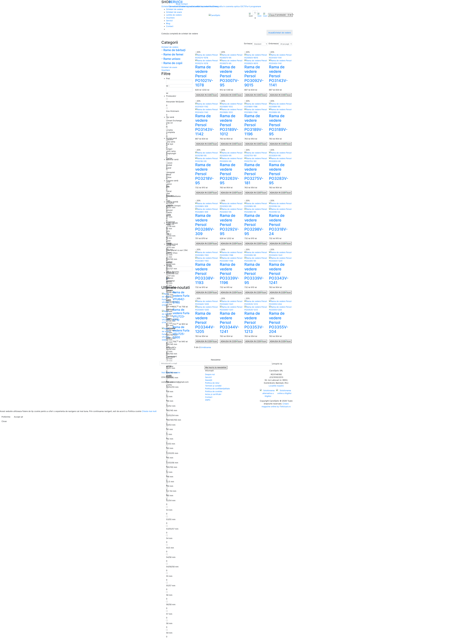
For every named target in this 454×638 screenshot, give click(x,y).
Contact (184, 4)
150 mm (169, 486)
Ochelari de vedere (174, 9)
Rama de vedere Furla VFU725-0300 (181, 332)
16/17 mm (170, 276)
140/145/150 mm (173, 420)
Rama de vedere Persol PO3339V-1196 (229, 273)
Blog (178, 4)
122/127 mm (171, 268)
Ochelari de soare (174, 12)
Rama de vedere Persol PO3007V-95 (229, 76)
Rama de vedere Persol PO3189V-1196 (253, 125)
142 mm (169, 439)
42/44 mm (170, 236)
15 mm (169, 257)
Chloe (168, 177)
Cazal (168, 168)
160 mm (169, 495)
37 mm (169, 217)
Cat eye (169, 144)
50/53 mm (170, 425)
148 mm (169, 476)
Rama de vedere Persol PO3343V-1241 (278, 273)
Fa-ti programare (253, 6)
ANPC (207, 400)
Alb (167, 186)
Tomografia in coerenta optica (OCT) (229, 6)
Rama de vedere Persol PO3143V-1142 (204, 125)
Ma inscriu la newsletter (215, 367)
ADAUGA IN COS (203, 95)
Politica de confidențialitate (217, 388)
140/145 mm (171, 410)
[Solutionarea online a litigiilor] (284, 392)
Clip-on (169, 123)
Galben (169, 262)
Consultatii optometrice (201, 6)
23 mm (169, 351)
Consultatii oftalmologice (180, 6)
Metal (168, 174)
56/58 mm (170, 604)
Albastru (170, 196)
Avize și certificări (213, 394)
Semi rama (171, 151)
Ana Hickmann (172, 111)
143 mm (169, 448)
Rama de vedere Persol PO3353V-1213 (254, 322)
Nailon (169, 184)
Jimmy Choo (171, 253)
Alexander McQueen (175, 101)
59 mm (169, 633)
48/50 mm (170, 349)
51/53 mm (170, 444)
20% (168, 278)
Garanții (208, 380)
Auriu (168, 214)
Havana (169, 290)
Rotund (169, 210)
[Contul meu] (259, 14)
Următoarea (205, 347)
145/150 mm (171, 467)
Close (4, 421)
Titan (168, 241)
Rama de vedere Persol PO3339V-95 (254, 273)
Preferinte (6, 417)
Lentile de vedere (174, 15)
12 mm (169, 228)
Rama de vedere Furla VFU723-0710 (181, 315)
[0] (265, 14)
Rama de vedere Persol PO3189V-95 (278, 125)
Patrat (169, 191)
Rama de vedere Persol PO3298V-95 (254, 224)
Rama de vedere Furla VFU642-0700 (181, 297)
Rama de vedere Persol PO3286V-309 (204, 224)
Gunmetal (170, 281)
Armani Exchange (174, 120)
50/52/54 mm (172, 415)
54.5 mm (170, 548)
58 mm (169, 623)
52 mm (169, 472)
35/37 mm (170, 207)
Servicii (169, 20)
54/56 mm (170, 557)
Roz (168, 347)
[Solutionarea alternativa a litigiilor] (268, 393)
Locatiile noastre (276, 386)
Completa (170, 132)
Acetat (169, 165)
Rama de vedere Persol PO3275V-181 (253, 173)
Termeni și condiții (213, 386)
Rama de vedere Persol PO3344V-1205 (205, 322)
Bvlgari (169, 149)
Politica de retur (212, 383)
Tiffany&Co (171, 347)
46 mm (169, 283)
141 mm (169, 429)
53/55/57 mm (172, 529)
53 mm (169, 510)
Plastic (169, 212)
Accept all (18, 417)
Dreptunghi (171, 153)
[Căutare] (254, 16)
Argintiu (169, 205)
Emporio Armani (173, 205)
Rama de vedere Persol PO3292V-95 (229, 224)
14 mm (169, 238)
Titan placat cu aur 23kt (177, 250)
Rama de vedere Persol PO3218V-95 (204, 173)
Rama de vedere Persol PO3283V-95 (278, 173)
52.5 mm (170, 481)
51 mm (169, 434)
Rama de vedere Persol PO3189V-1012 (229, 125)
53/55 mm (170, 519)
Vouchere (170, 18)
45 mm (169, 254)
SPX (168, 231)
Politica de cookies (213, 391)
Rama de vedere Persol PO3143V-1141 (278, 76)
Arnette (169, 130)
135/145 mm (171, 344)
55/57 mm (170, 585)
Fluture (169, 163)
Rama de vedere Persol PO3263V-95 (229, 173)
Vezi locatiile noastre (170, 372)
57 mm (169, 614)
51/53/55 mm (172, 453)
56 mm (169, 595)
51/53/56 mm (172, 462)
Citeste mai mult (149, 411)
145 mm (169, 457)
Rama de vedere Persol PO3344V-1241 (229, 322)
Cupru (169, 252)
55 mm (169, 576)
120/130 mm (171, 259)
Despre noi (210, 374)
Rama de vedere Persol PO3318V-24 (278, 224)
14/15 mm (170, 247)
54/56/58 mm (172, 566)
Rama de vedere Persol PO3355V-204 (278, 322)
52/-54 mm (171, 491)
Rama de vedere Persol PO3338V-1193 (205, 273)
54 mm (169, 538)
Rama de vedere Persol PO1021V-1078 (204, 76)
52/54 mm (170, 500)
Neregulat (170, 172)
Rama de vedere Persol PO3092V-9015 (254, 76)
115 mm (169, 250)
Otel (168, 193)
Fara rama (170, 142)
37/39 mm (170, 226)
